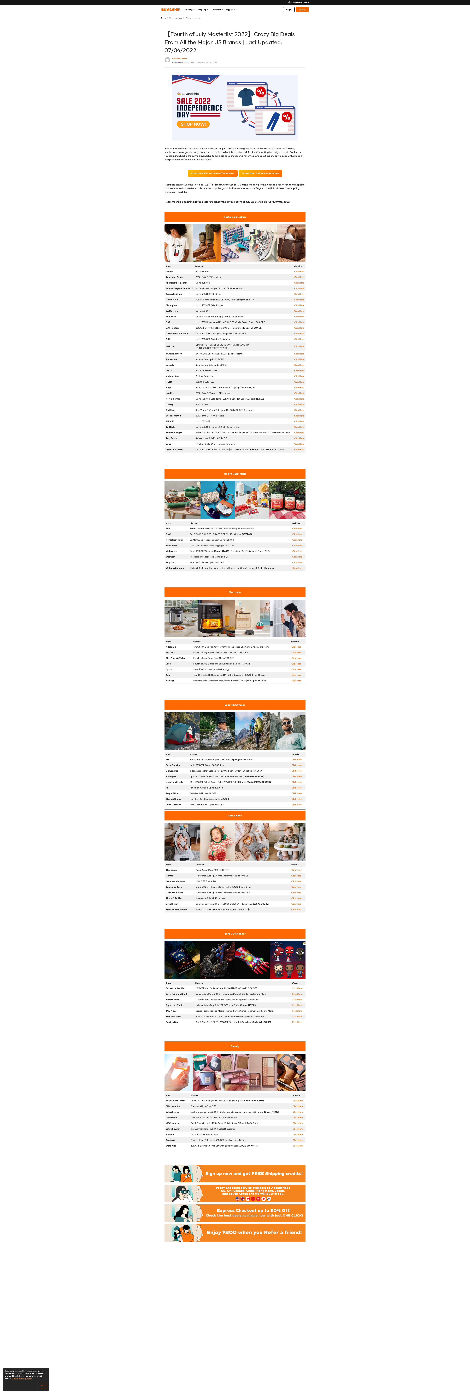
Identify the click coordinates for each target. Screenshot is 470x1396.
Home (163, 18)
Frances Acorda (179, 58)
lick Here (297, 669)
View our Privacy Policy (22, 1378)
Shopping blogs (175, 18)
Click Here (299, 271)
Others (188, 18)
